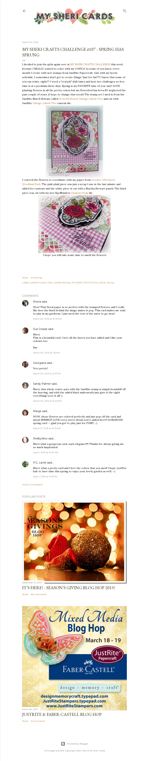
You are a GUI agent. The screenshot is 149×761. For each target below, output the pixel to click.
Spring (110, 282)
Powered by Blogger (77, 743)
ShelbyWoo (40, 438)
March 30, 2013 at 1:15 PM (46, 352)
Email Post (36, 277)
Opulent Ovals (79, 193)
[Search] (124, 10)
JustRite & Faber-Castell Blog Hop (62, 714)
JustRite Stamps (62, 282)
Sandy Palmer (42, 383)
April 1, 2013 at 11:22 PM (45, 476)
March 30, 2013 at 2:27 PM (47, 373)
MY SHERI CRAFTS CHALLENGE (90, 64)
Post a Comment (32, 484)
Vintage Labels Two (45, 103)
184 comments (39, 594)
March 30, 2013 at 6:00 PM (47, 401)
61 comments (38, 721)
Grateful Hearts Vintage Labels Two (81, 98)
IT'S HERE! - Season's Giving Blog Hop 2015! (68, 587)
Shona (37, 301)
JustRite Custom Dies (41, 282)
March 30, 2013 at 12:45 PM (47, 318)
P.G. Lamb (39, 462)
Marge (37, 411)
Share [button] (25, 277)
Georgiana (39, 363)
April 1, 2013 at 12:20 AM (45, 452)
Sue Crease (40, 329)
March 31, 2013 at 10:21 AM (47, 428)
